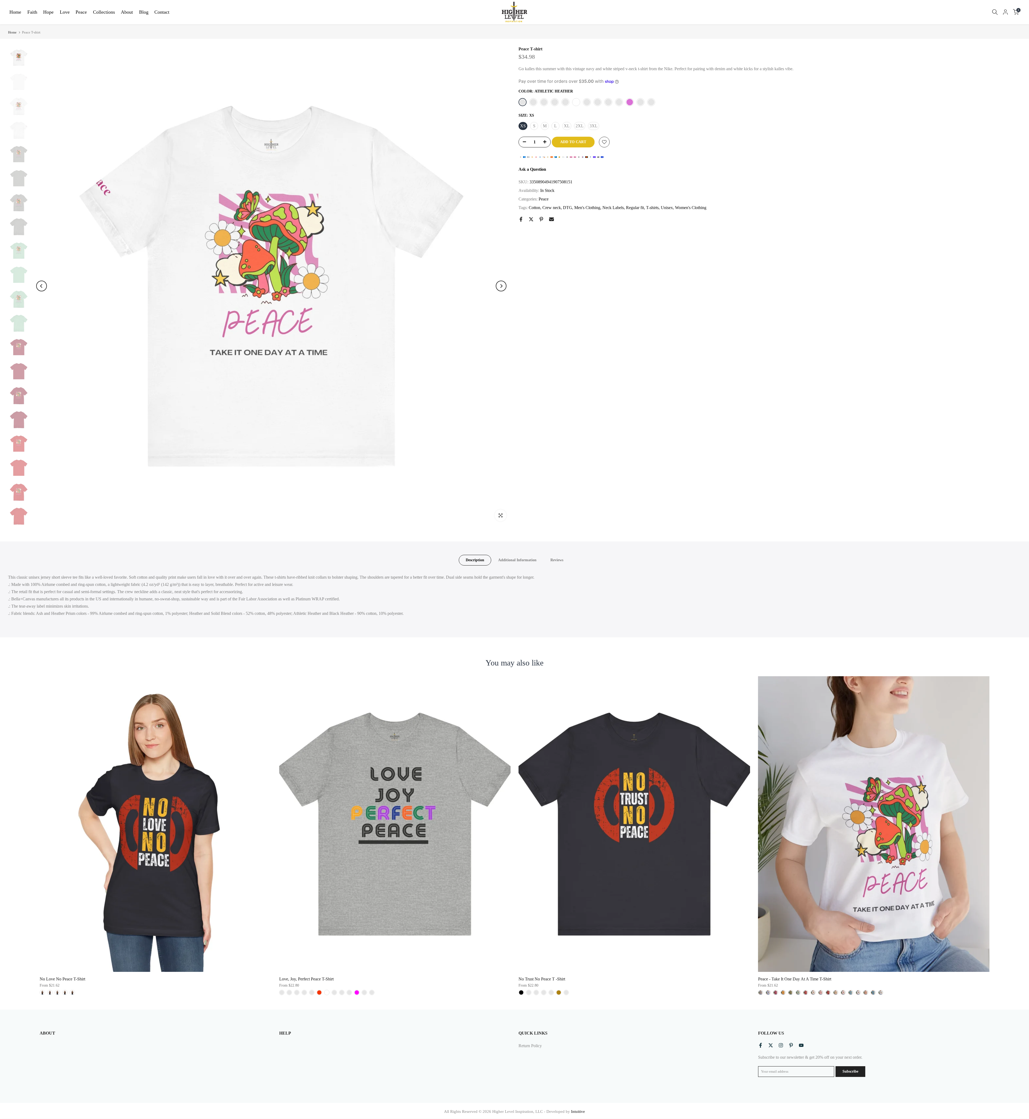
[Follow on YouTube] (801, 1045)
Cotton (534, 207)
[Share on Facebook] (521, 219)
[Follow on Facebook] (760, 1045)
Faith (32, 12)
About (127, 12)
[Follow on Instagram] (780, 1045)
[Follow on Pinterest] (791, 1045)
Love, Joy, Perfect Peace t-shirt (306, 979)
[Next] (501, 286)
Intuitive (578, 1111)
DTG (567, 207)
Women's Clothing (690, 207)
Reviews (556, 560)
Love (65, 12)
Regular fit (635, 207)
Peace (81, 12)
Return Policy (530, 1045)
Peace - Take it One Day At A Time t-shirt (794, 979)
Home (15, 12)
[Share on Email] (551, 219)
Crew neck (551, 207)
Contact (161, 12)
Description (475, 560)
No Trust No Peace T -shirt (542, 979)
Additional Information (517, 560)
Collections (104, 12)
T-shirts (652, 207)
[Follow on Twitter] (770, 1045)
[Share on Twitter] (531, 219)
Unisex (667, 207)
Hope (48, 12)
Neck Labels (613, 207)
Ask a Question (532, 169)
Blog (143, 12)
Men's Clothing (587, 207)
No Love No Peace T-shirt (62, 979)
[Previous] (41, 286)
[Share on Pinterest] (541, 219)
